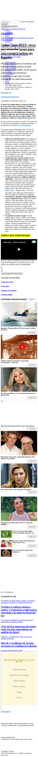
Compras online (6, 294)
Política (7, 76)
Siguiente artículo (6, 650)
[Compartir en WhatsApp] (19, 271)
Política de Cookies (14, 57)
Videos (7, 30)
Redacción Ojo (6, 93)
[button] (19, 249)
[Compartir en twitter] (19, 268)
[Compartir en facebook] (19, 266)
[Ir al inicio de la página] (6, 588)
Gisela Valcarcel (10, 64)
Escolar (7, 83)
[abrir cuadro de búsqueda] (4, 24)
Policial (7, 34)
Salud (7, 81)
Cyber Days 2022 (7, 282)
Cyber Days (5, 286)
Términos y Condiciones (13, 55)
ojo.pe (3, 55)
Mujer (7, 36)
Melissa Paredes (10, 70)
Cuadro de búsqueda (27, 22)
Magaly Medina (10, 66)
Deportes (8, 42)
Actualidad (8, 40)
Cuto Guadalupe (10, 68)
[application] (19, 249)
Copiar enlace (18, 273)
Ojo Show (8, 32)
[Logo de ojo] (6, 45)
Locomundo (9, 38)
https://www (9, 190)
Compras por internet (8, 290)
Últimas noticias (10, 62)
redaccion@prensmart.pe (10, 97)
